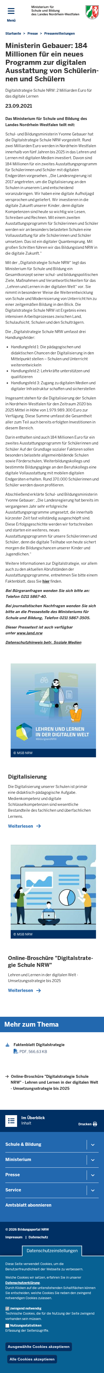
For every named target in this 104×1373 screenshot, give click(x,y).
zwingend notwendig (25, 1308)
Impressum (13, 1237)
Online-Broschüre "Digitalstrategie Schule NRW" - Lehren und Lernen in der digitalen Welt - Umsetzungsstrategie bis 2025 (54, 1082)
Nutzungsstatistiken (25, 1325)
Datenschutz (38, 1237)
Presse (12, 1175)
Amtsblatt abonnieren (28, 1205)
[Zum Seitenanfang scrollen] (93, 1363)
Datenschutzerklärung (22, 1283)
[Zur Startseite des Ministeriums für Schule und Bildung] (65, 12)
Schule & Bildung (23, 1144)
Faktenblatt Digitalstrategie (39, 1044)
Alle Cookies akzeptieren (32, 1359)
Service (13, 1190)
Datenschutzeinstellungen (52, 1251)
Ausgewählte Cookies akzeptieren (39, 1346)
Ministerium (18, 1159)
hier (46, 581)
